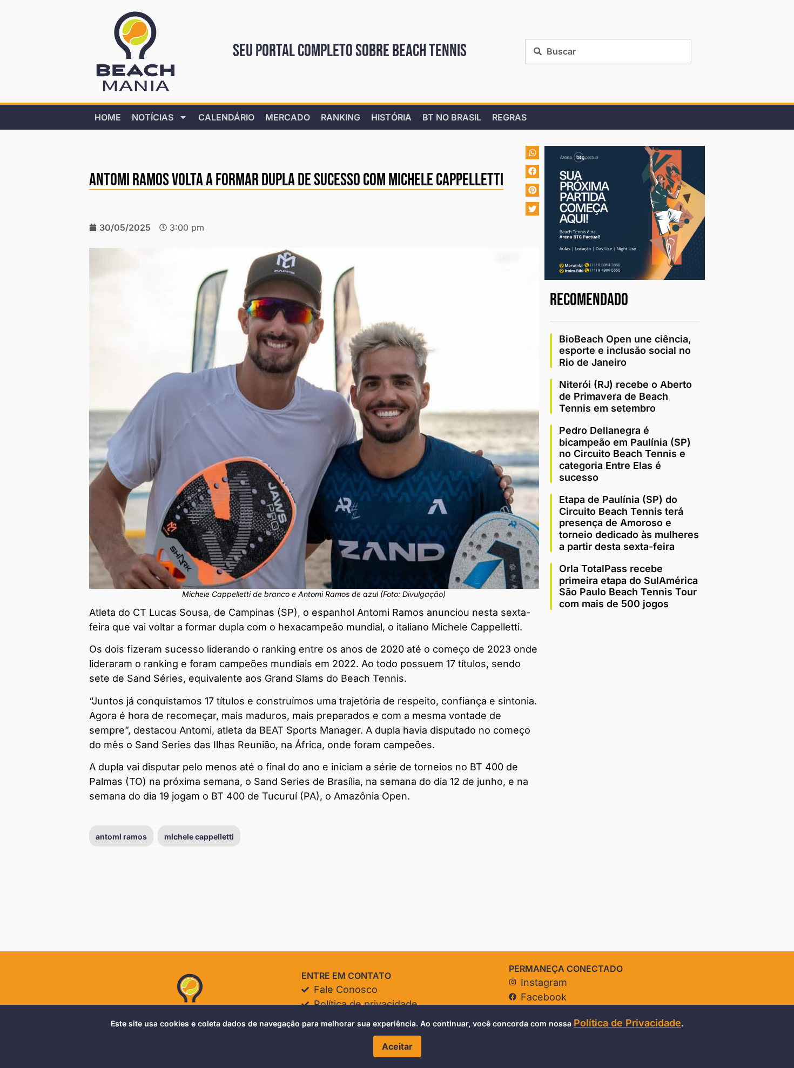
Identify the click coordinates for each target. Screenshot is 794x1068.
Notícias (152, 117)
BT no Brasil (451, 117)
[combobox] (608, 51)
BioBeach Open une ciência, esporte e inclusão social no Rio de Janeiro (625, 350)
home (108, 117)
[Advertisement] (624, 784)
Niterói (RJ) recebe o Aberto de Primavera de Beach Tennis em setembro (625, 396)
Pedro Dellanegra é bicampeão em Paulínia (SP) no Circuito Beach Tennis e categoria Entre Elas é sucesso (625, 453)
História (391, 117)
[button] (532, 152)
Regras (509, 117)
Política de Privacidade (627, 1023)
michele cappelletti (199, 836)
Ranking (340, 117)
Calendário (226, 117)
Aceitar (397, 1046)
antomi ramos (121, 836)
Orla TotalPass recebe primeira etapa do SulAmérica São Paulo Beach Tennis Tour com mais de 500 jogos (628, 586)
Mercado (287, 117)
